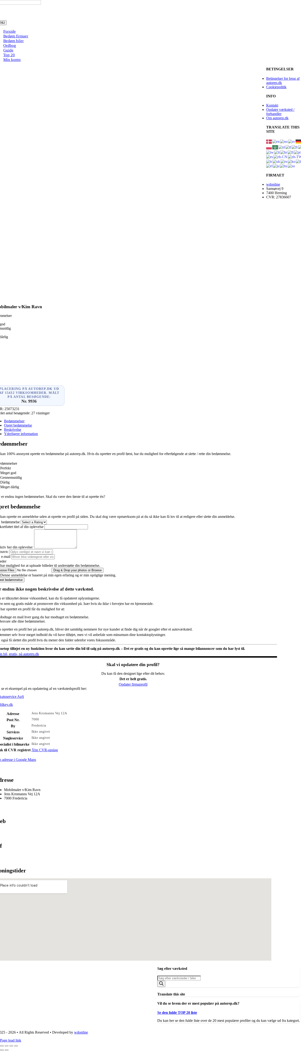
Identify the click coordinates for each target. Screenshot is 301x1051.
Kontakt (272, 105)
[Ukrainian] (277, 161)
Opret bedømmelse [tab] (18, 425)
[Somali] (291, 166)
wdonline (273, 184)
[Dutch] (281, 147)
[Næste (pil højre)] (6, 1050)
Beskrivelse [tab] (12, 430)
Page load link (10, 1040)
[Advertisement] (133, 269)
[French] (295, 147)
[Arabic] (275, 147)
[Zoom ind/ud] (2, 1046)
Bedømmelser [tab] (14, 421)
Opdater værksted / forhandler (280, 112)
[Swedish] (292, 141)
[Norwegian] (284, 141)
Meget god (8, 473)
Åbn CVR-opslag (45, 750)
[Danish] (269, 141)
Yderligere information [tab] (21, 434)
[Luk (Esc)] (16, 1046)
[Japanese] (276, 166)
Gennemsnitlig (11, 478)
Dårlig (5, 482)
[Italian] (277, 152)
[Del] (11, 1046)
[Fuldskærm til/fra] (6, 1046)
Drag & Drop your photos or (77, 570)
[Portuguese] (297, 152)
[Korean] (292, 161)
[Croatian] (284, 152)
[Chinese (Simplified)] (280, 157)
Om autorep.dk (277, 118)
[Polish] (269, 147)
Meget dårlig (9, 487)
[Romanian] (284, 161)
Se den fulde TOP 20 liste (177, 1013)
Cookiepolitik (276, 87)
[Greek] (269, 166)
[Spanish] (269, 157)
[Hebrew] (270, 152)
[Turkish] (269, 161)
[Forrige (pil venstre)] (2, 1050)
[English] (276, 141)
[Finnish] (291, 152)
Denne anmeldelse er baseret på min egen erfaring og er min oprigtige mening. (58, 575)
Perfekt (5, 468)
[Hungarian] (284, 166)
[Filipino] (288, 147)
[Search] (161, 984)
